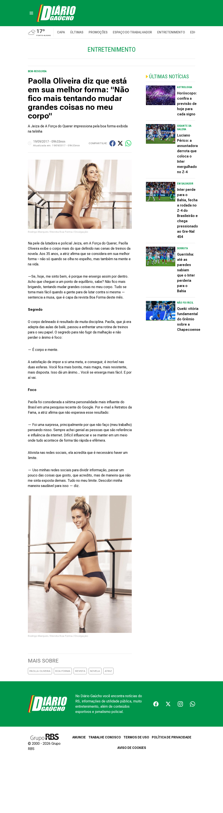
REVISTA (80, 671)
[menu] (31, 13)
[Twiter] (168, 704)
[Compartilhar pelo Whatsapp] (128, 143)
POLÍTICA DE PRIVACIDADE (171, 737)
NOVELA (95, 671)
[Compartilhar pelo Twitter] (120, 143)
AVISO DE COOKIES (131, 748)
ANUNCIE (79, 737)
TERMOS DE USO (136, 737)
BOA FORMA (62, 671)
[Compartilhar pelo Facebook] (112, 143)
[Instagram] (180, 704)
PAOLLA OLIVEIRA (40, 671)
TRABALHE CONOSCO (104, 737)
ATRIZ (108, 671)
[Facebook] (156, 704)
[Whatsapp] (192, 704)
